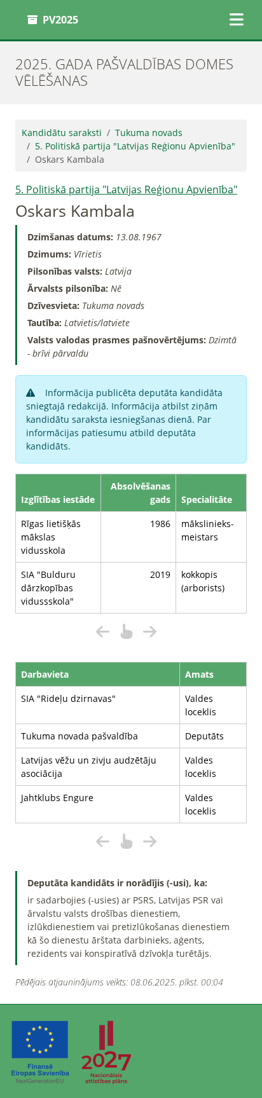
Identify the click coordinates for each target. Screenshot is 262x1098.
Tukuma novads (149, 133)
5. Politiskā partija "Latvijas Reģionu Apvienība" (135, 146)
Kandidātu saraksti (62, 133)
